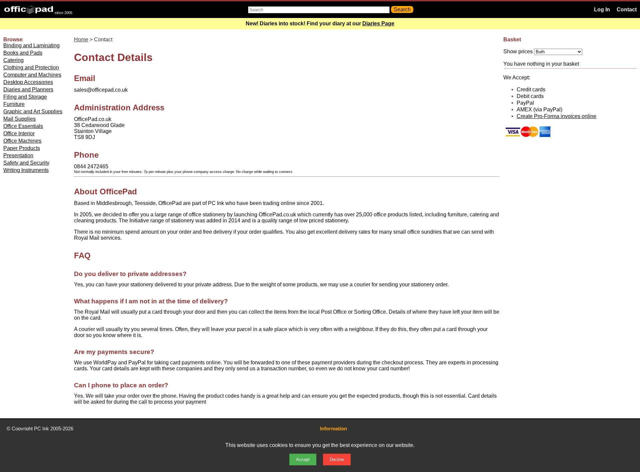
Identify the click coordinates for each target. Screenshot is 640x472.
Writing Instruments (26, 170)
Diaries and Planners (28, 89)
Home (81, 39)
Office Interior (19, 133)
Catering (13, 60)
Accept (303, 459)
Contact (627, 9)
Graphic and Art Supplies (32, 111)
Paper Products (21, 148)
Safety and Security (26, 163)
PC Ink (41, 428)
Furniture (14, 104)
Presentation (18, 155)
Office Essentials (23, 126)
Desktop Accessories (28, 82)
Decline (337, 459)
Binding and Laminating (31, 45)
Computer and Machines (32, 75)
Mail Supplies (19, 119)
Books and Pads (22, 53)
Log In (602, 9)
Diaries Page (378, 23)
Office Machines (22, 141)
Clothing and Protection (31, 67)
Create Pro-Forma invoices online (556, 116)
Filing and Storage (25, 97)
